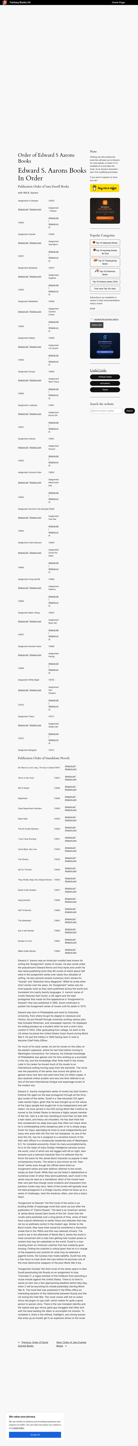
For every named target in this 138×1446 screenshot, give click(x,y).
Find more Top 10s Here (105, 288)
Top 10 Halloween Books (106, 243)
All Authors (105, 383)
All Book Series (105, 377)
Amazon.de (23, 209)
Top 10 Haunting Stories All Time (106, 251)
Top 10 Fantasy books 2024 (105, 281)
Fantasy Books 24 (20, 2)
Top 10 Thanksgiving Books (107, 262)
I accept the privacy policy (106, 319)
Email (92, 308)
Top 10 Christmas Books (107, 272)
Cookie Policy (18, 1428)
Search (130, 411)
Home (105, 389)
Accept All (35, 1435)
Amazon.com (35, 209)
